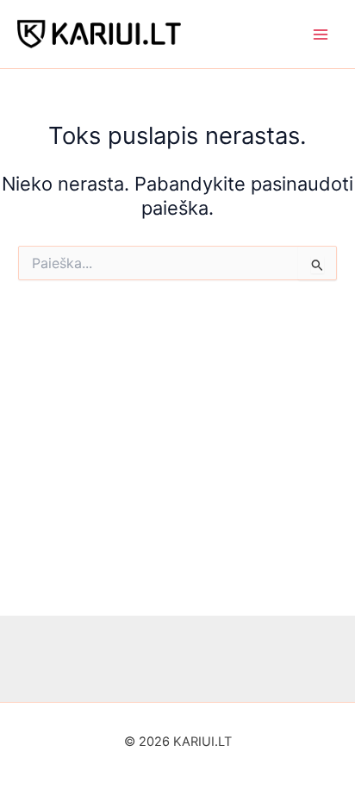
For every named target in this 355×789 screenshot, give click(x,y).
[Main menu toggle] (320, 33)
